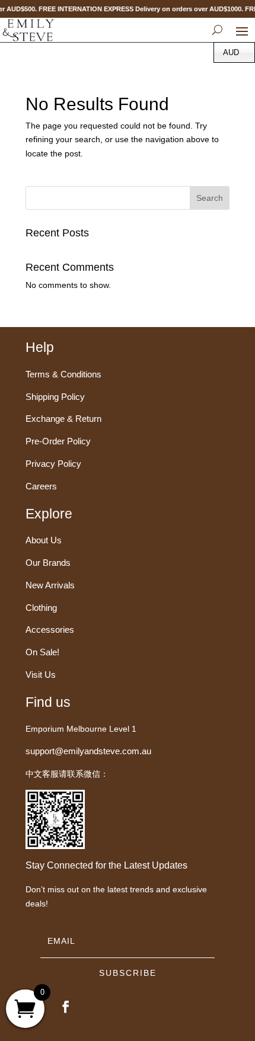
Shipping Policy (55, 397)
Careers (41, 486)
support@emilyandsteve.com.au (88, 751)
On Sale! (42, 652)
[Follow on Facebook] (66, 1006)
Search (209, 198)
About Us (44, 540)
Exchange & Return (63, 419)
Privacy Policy (53, 464)
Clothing (41, 608)
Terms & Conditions (63, 374)
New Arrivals (50, 585)
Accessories (50, 629)
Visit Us (41, 675)
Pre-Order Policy (58, 441)
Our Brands (48, 563)
